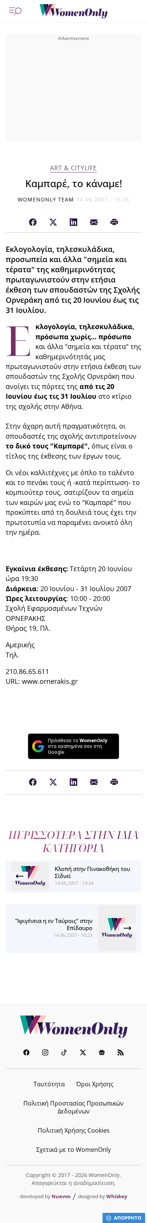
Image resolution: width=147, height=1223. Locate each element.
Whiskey (116, 1196)
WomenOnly (73, 1027)
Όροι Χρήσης (94, 1084)
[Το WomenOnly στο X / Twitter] (83, 1053)
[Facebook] (32, 223)
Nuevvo (61, 1196)
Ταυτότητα (49, 1084)
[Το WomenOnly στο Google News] (101, 1053)
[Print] (114, 223)
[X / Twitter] (53, 223)
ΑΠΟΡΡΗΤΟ (127, 1217)
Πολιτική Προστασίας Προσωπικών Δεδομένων (73, 1107)
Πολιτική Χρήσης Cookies (74, 1130)
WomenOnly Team (46, 199)
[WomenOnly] (73, 11)
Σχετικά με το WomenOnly (73, 1149)
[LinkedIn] (73, 223)
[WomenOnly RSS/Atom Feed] (120, 1053)
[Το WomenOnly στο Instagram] (45, 1053)
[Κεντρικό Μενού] (15, 11)
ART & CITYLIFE (73, 168)
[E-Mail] (93, 223)
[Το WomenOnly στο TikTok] (64, 1053)
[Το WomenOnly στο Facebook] (26, 1053)
